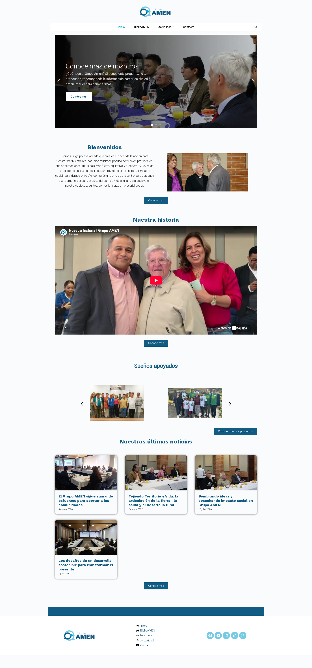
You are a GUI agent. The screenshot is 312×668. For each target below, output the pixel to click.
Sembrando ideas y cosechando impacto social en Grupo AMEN (225, 500)
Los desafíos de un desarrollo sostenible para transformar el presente (85, 564)
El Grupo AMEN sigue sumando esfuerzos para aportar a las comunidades (85, 500)
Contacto (188, 27)
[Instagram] (242, 635)
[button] (173, 27)
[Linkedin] (226, 635)
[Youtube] (218, 635)
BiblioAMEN (141, 27)
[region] (156, 81)
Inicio (121, 27)
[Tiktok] (234, 635)
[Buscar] (255, 27)
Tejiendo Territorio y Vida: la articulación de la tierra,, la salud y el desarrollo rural (153, 500)
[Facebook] (210, 635)
